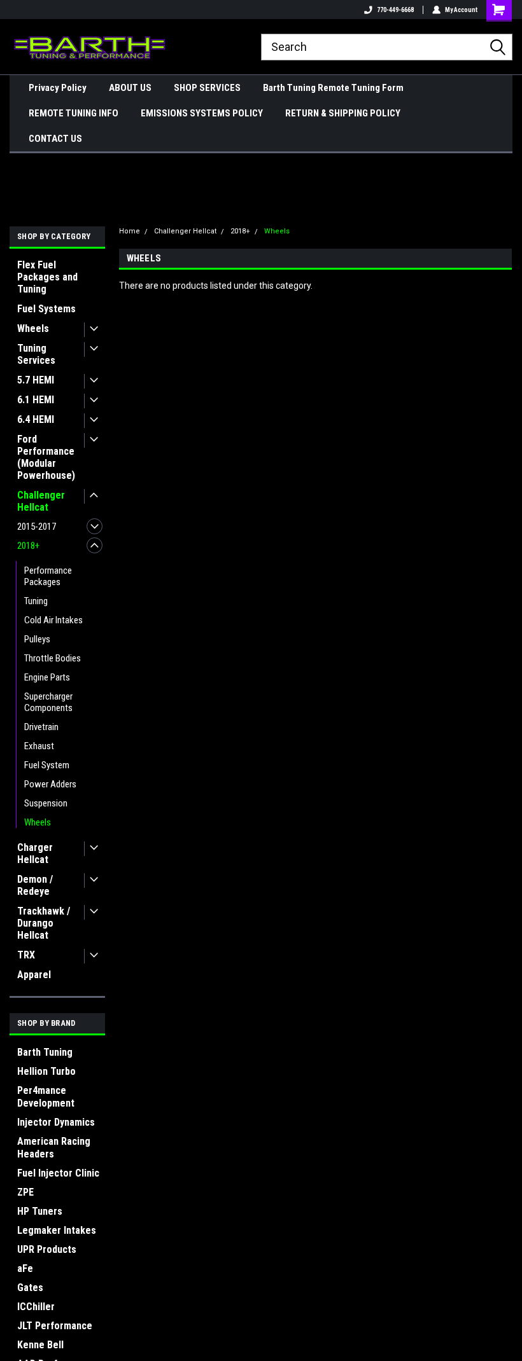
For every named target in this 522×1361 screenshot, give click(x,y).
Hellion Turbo (46, 1071)
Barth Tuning (45, 1052)
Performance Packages (48, 576)
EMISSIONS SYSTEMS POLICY (202, 113)
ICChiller (36, 1307)
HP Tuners (39, 1211)
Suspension (45, 803)
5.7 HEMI (35, 380)
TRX (26, 955)
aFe (25, 1268)
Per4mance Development (45, 1096)
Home (129, 231)
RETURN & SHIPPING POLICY (342, 113)
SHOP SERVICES (207, 87)
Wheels (33, 328)
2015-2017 (36, 526)
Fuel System (46, 765)
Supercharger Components (48, 702)
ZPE (25, 1192)
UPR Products (46, 1249)
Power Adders (50, 784)
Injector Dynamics (56, 1122)
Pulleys (37, 639)
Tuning (36, 601)
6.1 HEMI (35, 400)
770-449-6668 (395, 9)
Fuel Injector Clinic (58, 1173)
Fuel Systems (46, 309)
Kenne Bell (40, 1345)
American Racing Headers (53, 1147)
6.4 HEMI (35, 419)
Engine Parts (47, 677)
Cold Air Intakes (53, 620)
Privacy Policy (58, 87)
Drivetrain (41, 727)
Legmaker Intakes (56, 1230)
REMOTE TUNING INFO (73, 113)
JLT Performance (54, 1326)
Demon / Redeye (35, 885)
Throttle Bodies (52, 658)
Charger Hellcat (35, 853)
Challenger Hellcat (41, 501)
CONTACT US (55, 138)
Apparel (34, 975)
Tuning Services (36, 354)
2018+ (28, 545)
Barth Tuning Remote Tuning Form (333, 87)
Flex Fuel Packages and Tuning (47, 277)
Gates (30, 1288)
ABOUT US (130, 87)
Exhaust (39, 746)
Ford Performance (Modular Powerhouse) (46, 457)
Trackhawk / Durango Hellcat (43, 923)
